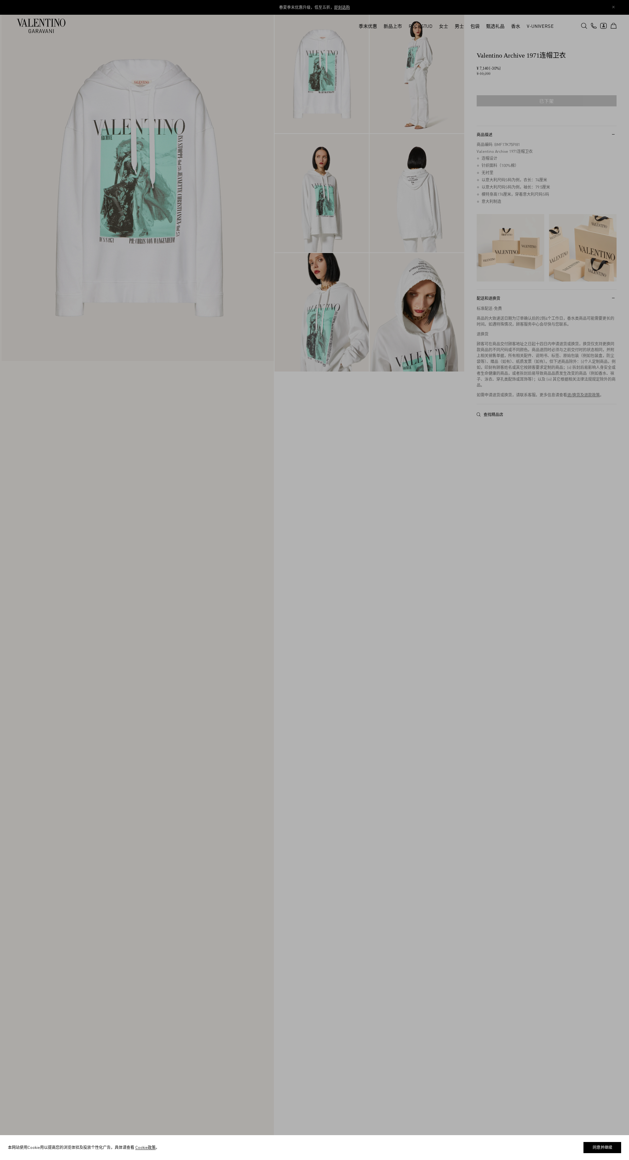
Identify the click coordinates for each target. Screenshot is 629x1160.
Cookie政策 (145, 1147)
